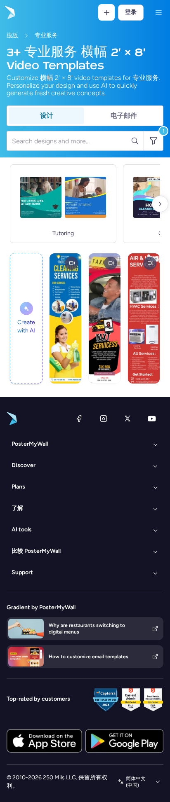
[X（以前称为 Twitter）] (127, 418)
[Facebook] (79, 418)
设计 (46, 115)
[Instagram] (103, 418)
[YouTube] (152, 418)
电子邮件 (124, 115)
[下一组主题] (160, 204)
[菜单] (158, 12)
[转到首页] (9, 12)
